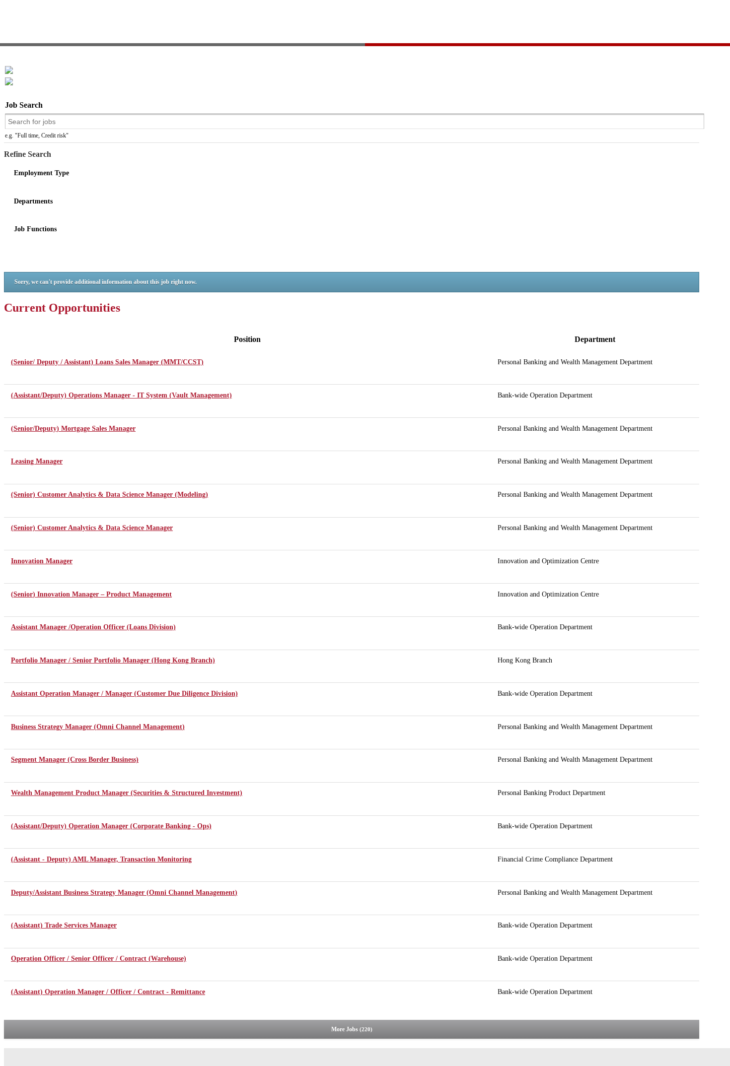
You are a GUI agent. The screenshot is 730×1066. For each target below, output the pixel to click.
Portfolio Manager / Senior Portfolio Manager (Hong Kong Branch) (113, 660)
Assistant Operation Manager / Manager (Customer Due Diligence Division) (124, 693)
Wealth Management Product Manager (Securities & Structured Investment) (126, 793)
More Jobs (350, 1029)
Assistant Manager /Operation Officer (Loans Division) (93, 627)
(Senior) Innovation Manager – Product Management (91, 594)
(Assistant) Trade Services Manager (64, 925)
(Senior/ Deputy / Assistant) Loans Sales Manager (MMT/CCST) (107, 362)
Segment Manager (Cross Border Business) (75, 759)
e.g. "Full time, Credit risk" (37, 135)
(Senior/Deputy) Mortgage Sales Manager (73, 428)
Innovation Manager (42, 561)
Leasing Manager (37, 461)
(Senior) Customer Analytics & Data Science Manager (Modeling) (109, 494)
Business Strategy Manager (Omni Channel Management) (98, 727)
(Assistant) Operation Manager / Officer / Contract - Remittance (108, 992)
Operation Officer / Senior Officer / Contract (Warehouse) (98, 958)
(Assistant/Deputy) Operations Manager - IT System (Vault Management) (121, 395)
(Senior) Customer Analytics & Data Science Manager (92, 528)
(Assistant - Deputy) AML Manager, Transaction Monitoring (101, 859)
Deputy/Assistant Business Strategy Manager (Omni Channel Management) (124, 892)
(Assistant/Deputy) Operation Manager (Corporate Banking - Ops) (111, 826)
